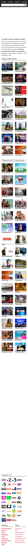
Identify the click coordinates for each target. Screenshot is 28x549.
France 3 (14, 480)
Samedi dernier (19, 540)
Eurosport (3, 511)
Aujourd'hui (18, 529)
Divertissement (6, 529)
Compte (24, 2)
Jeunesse (4, 539)
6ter (9, 493)
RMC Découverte (14, 493)
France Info (9, 502)
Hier (16, 530)
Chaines (10, 2)
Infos (3, 545)
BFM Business (3, 506)
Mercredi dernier (20, 532)
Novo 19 (3, 502)
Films (3, 533)
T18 (19, 497)
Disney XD (9, 515)
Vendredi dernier (20, 542)
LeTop (19, 515)
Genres (17, 2)
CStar (19, 489)
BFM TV (19, 502)
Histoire (14, 520)
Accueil (4, 2)
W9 (19, 484)
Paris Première (14, 497)
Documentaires (6, 541)
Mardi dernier (19, 534)
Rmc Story (19, 493)
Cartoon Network (3, 515)
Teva (9, 497)
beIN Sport (19, 506)
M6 (9, 484)
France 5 (3, 484)
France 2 (9, 480)
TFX (9, 489)
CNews (14, 502)
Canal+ (19, 480)
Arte (14, 484)
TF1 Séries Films (3, 493)
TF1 (3, 480)
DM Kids (14, 515)
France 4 (14, 489)
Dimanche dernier (20, 538)
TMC (3, 489)
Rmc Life (3, 497)
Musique (4, 543)
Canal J (19, 511)
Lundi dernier (19, 536)
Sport (3, 537)
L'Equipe (9, 511)
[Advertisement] (14, 22)
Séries (3, 531)
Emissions (4, 535)
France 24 (14, 506)
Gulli (14, 511)
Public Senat (9, 520)
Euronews (9, 506)
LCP (3, 520)
